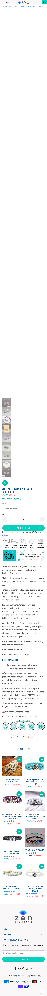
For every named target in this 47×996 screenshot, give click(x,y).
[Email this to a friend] (34, 736)
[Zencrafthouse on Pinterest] (23, 969)
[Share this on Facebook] (17, 736)
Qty (3, 514)
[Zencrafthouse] (23, 2)
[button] (8, 492)
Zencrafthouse (19, 975)
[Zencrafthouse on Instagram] (27, 969)
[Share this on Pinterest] (23, 736)
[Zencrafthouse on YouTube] (19, 969)
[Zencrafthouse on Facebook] (15, 969)
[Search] (39, 2)
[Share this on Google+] (29, 736)
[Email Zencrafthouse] (31, 969)
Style (4, 504)
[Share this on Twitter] (11, 736)
